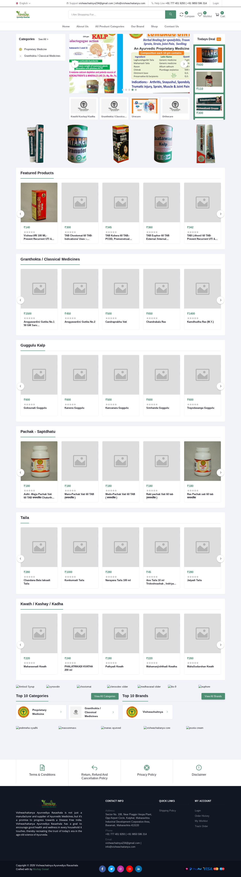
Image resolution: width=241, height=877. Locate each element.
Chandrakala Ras (156, 321)
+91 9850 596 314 (197, 3)
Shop (154, 26)
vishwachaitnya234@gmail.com (96, 3)
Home (66, 26)
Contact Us (172, 26)
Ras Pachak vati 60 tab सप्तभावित (200, 496)
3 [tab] (129, 90)
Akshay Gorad (41, 869)
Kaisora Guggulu (74, 407)
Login (216, 3)
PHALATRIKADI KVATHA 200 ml (79, 668)
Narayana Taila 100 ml (118, 580)
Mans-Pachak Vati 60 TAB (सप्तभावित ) (79, 496)
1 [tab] (123, 90)
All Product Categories (109, 26)
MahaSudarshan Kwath (200, 666)
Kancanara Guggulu (117, 407)
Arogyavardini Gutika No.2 (80, 321)
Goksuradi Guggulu (35, 407)
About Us (82, 26)
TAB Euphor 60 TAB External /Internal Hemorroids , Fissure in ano (160, 237)
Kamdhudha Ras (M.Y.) (200, 321)
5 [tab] (136, 90)
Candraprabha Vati (116, 321)
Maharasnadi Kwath (35, 666)
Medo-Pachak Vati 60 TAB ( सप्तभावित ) (120, 496)
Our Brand (137, 26)
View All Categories (104, 696)
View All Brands (213, 696)
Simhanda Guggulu (157, 407)
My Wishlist (201, 821)
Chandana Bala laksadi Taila (37, 582)
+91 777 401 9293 (175, 3)
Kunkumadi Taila (74, 580)
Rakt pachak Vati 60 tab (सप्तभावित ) (159, 496)
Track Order (201, 826)
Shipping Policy (167, 810)
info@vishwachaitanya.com (130, 3)
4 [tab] (132, 90)
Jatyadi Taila (194, 580)
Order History (202, 815)
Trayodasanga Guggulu (200, 407)
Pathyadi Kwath (114, 666)
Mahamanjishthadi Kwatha (161, 666)
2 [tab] (126, 90)
